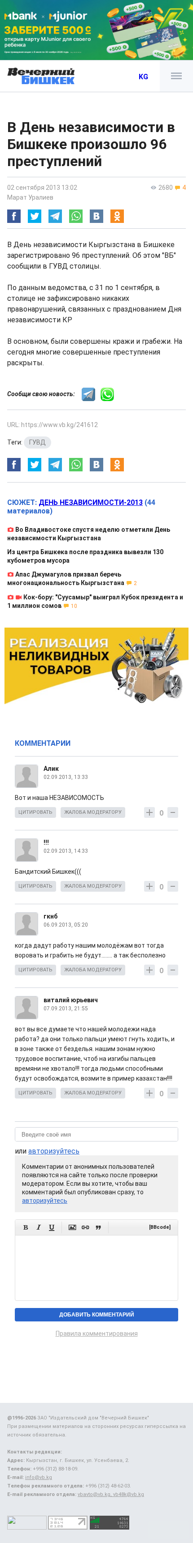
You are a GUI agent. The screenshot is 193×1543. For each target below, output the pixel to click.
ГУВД (37, 442)
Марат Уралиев (30, 197)
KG (143, 77)
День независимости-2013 (91, 502)
